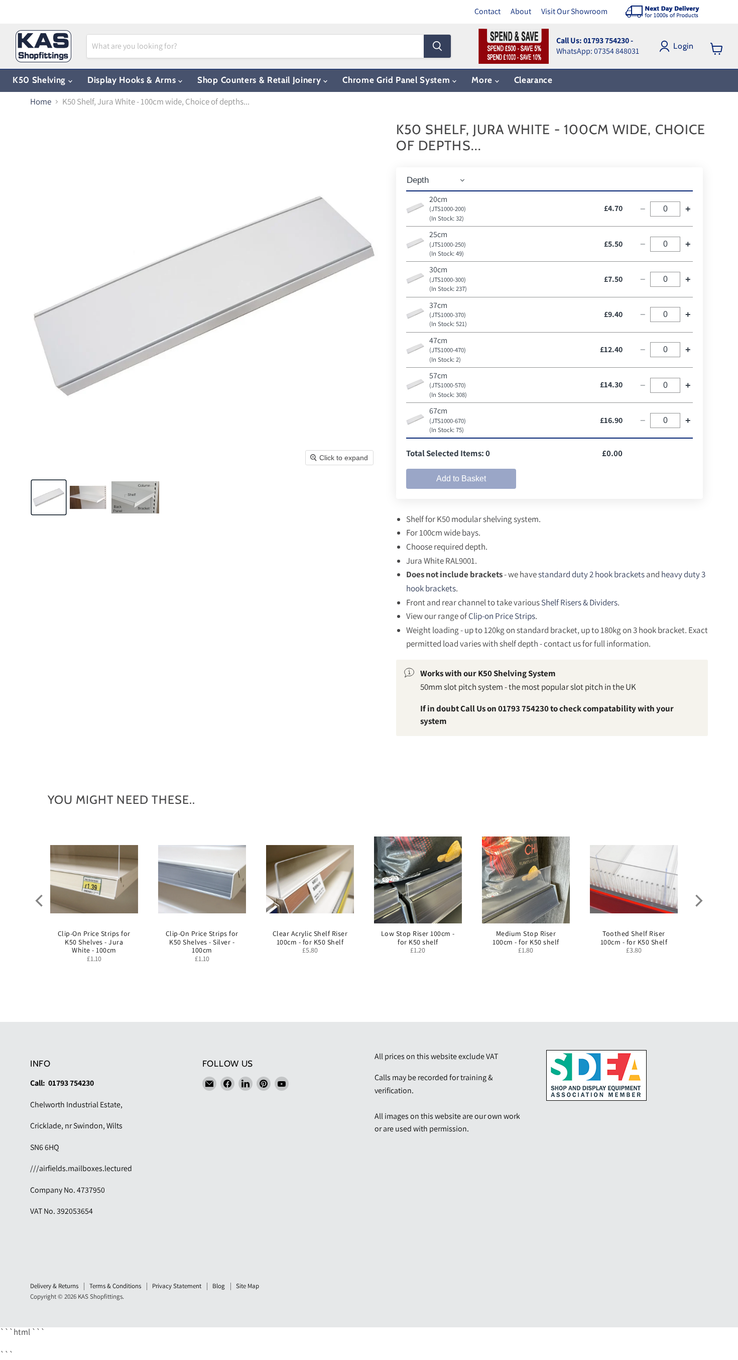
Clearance (533, 80)
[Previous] (40, 901)
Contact (487, 11)
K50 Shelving (40, 80)
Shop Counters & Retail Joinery (260, 80)
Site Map (247, 1286)
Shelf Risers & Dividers (579, 602)
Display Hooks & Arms (132, 80)
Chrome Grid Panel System (397, 80)
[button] (49, 497)
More (483, 80)
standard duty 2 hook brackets (591, 574)
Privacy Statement (176, 1286)
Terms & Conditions (115, 1286)
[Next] (698, 901)
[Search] (437, 46)
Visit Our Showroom (574, 11)
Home (40, 102)
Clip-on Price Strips (501, 615)
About (521, 11)
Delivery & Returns (54, 1286)
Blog (218, 1286)
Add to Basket (461, 478)
